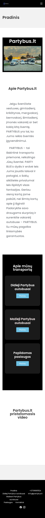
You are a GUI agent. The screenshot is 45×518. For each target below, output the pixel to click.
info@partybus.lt (35, 493)
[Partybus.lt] (6, 3)
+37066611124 (35, 490)
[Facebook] (21, 507)
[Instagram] (24, 507)
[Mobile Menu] (41, 3)
